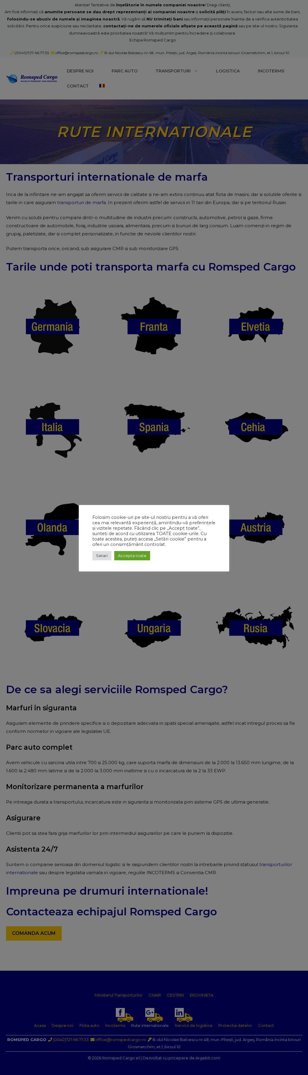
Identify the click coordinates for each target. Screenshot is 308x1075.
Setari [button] (102, 555)
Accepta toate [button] (132, 555)
